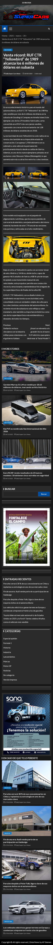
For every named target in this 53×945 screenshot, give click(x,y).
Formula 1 (7, 643)
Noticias (8, 50)
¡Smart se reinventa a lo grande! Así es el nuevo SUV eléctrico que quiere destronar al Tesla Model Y (38, 332)
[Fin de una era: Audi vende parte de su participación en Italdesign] (26, 821)
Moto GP (7, 666)
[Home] (4, 28)
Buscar (10, 489)
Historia (6, 647)
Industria (7, 652)
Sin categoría (8, 675)
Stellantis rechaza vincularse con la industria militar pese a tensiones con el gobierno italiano (14, 332)
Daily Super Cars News (13, 74)
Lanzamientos (9, 657)
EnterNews (34, 942)
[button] (10, 29)
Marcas (6, 661)
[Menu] (10, 29)
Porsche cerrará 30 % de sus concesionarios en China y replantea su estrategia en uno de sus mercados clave (24, 796)
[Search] (49, 28)
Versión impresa (10, 679)
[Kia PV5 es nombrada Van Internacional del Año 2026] (26, 410)
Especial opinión (10, 638)
